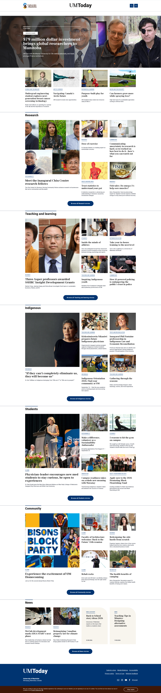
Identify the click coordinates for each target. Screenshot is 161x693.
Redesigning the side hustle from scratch (120, 538)
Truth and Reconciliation (117, 332)
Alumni (27, 470)
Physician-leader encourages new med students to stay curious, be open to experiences (51, 478)
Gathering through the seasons (121, 379)
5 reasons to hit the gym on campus (122, 439)
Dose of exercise (90, 143)
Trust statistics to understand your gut (92, 187)
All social (135, 680)
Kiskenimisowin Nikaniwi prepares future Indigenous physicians (94, 339)
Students (84, 238)
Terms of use (119, 673)
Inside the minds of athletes (91, 243)
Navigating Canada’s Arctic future (63, 94)
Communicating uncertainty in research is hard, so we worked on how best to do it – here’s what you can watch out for (122, 150)
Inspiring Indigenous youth (92, 280)
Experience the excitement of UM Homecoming (48, 575)
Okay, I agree (130, 689)
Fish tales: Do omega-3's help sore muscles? (122, 187)
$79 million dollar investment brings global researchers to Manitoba (51, 44)
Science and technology (32, 89)
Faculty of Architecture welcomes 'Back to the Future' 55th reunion (93, 540)
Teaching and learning (88, 275)
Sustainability (29, 176)
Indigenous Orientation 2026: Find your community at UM (93, 381)
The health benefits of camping (120, 575)
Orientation (85, 473)
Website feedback (132, 673)
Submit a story (111, 670)
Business (27, 275)
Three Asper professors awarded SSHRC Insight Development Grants (50, 280)
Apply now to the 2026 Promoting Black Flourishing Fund (121, 480)
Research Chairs (30, 33)
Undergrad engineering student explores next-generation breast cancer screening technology (37, 97)
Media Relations (122, 670)
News (115, 612)
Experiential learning (88, 89)
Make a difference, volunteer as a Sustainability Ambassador (91, 441)
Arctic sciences (58, 89)
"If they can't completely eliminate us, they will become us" (51, 374)
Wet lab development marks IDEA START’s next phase (38, 634)
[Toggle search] (131, 6)
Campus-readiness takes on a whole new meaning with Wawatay (94, 480)
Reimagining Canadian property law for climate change (65, 634)
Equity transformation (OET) (118, 473)
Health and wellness (88, 181)
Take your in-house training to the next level (122, 243)
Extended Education (115, 238)
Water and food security (117, 89)
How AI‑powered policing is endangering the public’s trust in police (122, 282)
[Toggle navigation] (136, 6)
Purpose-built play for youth (93, 94)
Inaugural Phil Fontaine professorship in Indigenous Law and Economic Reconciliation (122, 340)
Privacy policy (109, 673)
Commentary (113, 139)
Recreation (113, 569)
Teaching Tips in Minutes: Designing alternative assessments (122, 620)
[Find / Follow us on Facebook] (129, 680)
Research (84, 139)
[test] (118, 680)
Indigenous (28, 369)
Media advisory (90, 612)
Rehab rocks (88, 574)
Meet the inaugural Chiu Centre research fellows (47, 182)
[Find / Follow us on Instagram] (122, 680)
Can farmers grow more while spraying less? (121, 94)
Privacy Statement (37, 690)
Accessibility (133, 670)
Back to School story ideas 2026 (94, 617)
